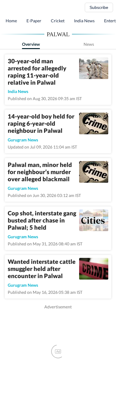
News (89, 44)
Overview (31, 44)
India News (84, 20)
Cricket (58, 20)
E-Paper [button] (33, 20)
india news (18, 91)
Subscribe (99, 7)
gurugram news (23, 139)
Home (11, 20)
